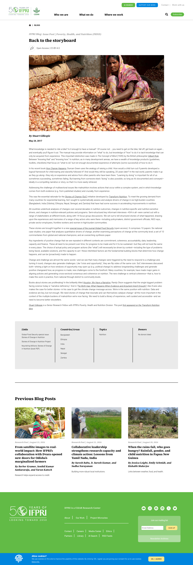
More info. (36, 562)
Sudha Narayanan (82, 466)
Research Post (21, 442)
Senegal (64, 353)
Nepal (63, 349)
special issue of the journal (92, 228)
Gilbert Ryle (153, 156)
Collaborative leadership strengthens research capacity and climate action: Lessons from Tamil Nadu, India (96, 452)
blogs (37, 25)
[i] (166, 14)
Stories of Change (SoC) (76, 196)
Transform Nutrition (118, 196)
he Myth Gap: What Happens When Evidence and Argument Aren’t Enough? (112, 286)
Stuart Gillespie (41, 135)
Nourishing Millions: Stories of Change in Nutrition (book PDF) (37, 347)
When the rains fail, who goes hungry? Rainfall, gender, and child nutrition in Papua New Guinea (149, 452)
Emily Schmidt (157, 462)
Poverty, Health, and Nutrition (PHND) (78, 34)
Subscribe (177, 14)
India (62, 344)
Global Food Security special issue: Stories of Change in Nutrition (35, 336)
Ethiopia (64, 339)
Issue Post (48, 34)
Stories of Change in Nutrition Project (36, 342)
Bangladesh (65, 335)
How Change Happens (56, 168)
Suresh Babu (82, 462)
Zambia (64, 358)
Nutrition (102, 334)
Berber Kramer (27, 466)
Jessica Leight (139, 462)
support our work (147, 5)
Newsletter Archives (159, 538)
